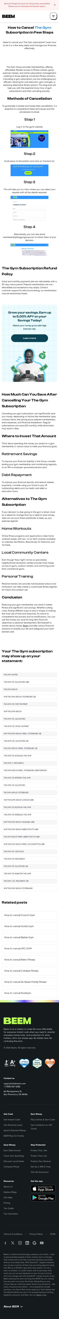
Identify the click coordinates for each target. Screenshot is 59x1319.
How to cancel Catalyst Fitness (21, 971)
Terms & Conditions (13, 1234)
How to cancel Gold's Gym (19, 926)
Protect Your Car (39, 1156)
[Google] (34, 1243)
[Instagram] (20, 1243)
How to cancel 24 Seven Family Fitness (25, 982)
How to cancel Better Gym (19, 937)
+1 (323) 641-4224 (12, 1087)
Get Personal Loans (13, 1125)
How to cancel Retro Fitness (19, 960)
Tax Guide (9, 1208)
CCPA (52, 1234)
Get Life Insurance (40, 1172)
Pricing (7, 1203)
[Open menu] (53, 16)
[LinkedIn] (27, 1243)
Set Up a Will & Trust (41, 1167)
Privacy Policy (36, 1234)
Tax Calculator (11, 1214)
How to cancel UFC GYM (18, 949)
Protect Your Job (39, 1151)
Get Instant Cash (12, 1120)
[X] (13, 1243)
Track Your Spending (14, 1156)
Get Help (8, 1198)
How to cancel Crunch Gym (19, 915)
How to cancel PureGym (17, 993)
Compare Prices (11, 1167)
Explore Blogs (10, 1192)
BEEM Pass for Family (14, 1136)
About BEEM (11, 1306)
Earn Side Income (12, 1151)
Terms (38, 1295)
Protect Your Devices (41, 1161)
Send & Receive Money (15, 1130)
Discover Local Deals (14, 1161)
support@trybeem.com (15, 1084)
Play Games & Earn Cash (43, 1120)
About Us (8, 1187)
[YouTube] (42, 1243)
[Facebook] (5, 1243)
